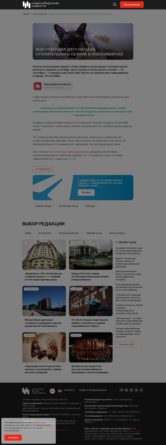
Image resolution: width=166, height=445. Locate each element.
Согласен (13, 437)
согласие (32, 428)
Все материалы (132, 4)
